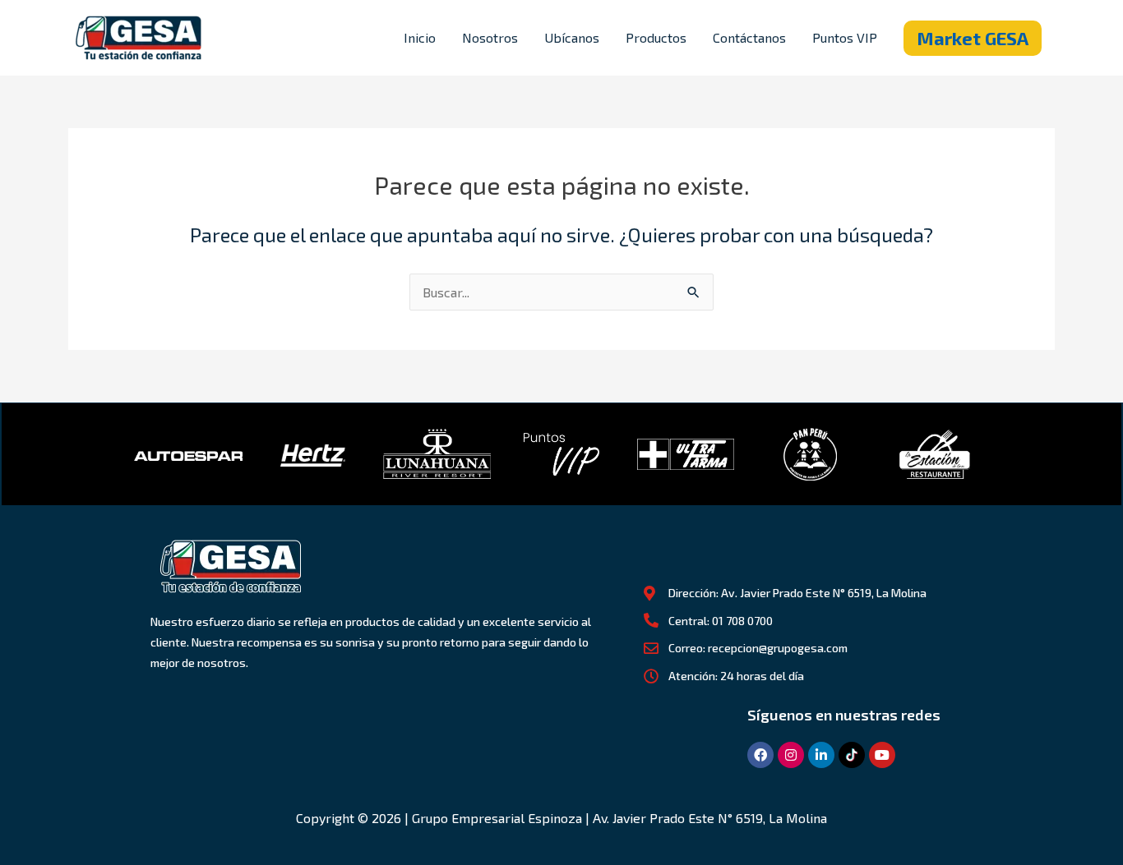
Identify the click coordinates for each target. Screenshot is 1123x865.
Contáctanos (749, 37)
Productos (656, 37)
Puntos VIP (844, 37)
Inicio (420, 37)
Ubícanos (571, 37)
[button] (972, 38)
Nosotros (490, 37)
